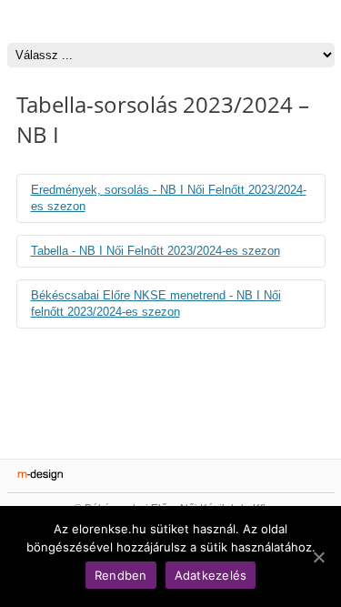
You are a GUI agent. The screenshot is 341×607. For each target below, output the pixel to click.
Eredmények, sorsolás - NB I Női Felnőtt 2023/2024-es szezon (168, 198)
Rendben (121, 575)
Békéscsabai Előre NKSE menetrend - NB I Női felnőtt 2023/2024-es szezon (156, 303)
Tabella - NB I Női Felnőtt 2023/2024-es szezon (155, 251)
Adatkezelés (211, 575)
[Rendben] (318, 557)
